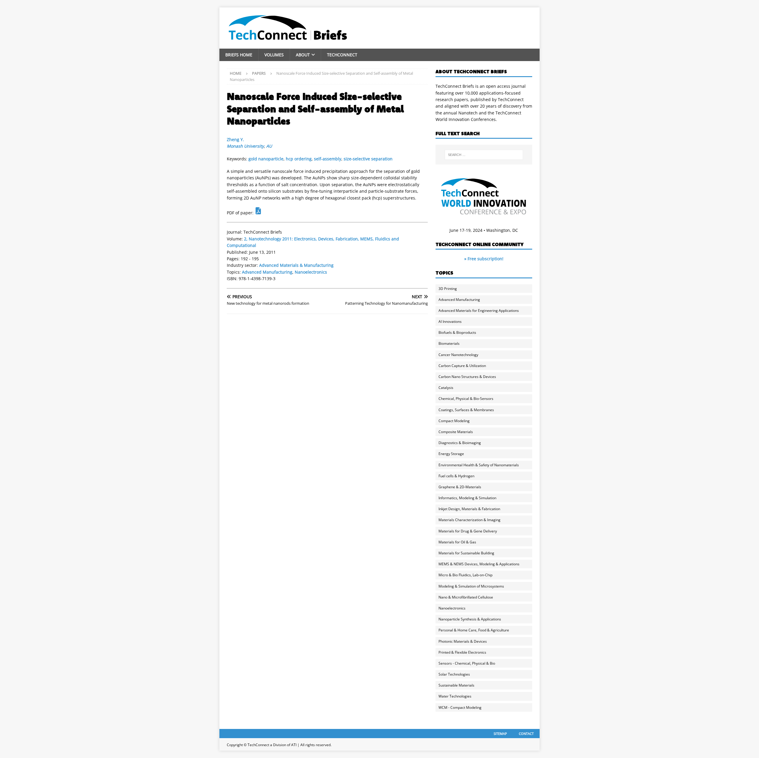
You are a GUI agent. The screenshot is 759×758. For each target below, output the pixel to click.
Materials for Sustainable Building (466, 553)
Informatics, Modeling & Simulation (467, 497)
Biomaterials (449, 343)
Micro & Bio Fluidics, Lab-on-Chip (465, 574)
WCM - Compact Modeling (460, 707)
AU (269, 146)
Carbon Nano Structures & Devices (467, 376)
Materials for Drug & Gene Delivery (468, 531)
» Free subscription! (483, 258)
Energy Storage (451, 453)
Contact (526, 733)
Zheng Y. (235, 139)
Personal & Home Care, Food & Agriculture (474, 630)
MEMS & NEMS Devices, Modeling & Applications (479, 563)
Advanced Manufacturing (267, 272)
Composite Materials (456, 431)
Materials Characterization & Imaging (469, 519)
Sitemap (500, 733)
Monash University (245, 146)
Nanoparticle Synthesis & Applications (470, 619)
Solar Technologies (454, 674)
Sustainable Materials (456, 685)
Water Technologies (455, 696)
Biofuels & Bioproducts (457, 332)
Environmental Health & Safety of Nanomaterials (479, 464)
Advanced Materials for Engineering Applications (479, 310)
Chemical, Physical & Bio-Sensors (466, 398)
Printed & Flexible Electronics (462, 652)
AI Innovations (450, 321)
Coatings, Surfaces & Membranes (466, 409)
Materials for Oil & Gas (457, 542)
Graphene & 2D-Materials (460, 486)
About (303, 55)
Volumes (274, 55)
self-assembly (327, 159)
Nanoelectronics (311, 272)
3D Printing (448, 288)
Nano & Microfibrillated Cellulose (466, 597)
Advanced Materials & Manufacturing (296, 265)
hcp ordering (299, 159)
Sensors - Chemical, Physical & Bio (467, 663)
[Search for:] (483, 155)
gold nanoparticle (265, 159)
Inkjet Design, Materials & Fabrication (469, 508)
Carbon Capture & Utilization (462, 365)
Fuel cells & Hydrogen (456, 475)
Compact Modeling (454, 420)
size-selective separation (368, 159)
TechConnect (342, 55)
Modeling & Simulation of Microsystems (471, 586)
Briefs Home (238, 55)
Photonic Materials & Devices (463, 641)
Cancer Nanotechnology (458, 354)
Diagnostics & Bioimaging (460, 442)
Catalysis (446, 387)
